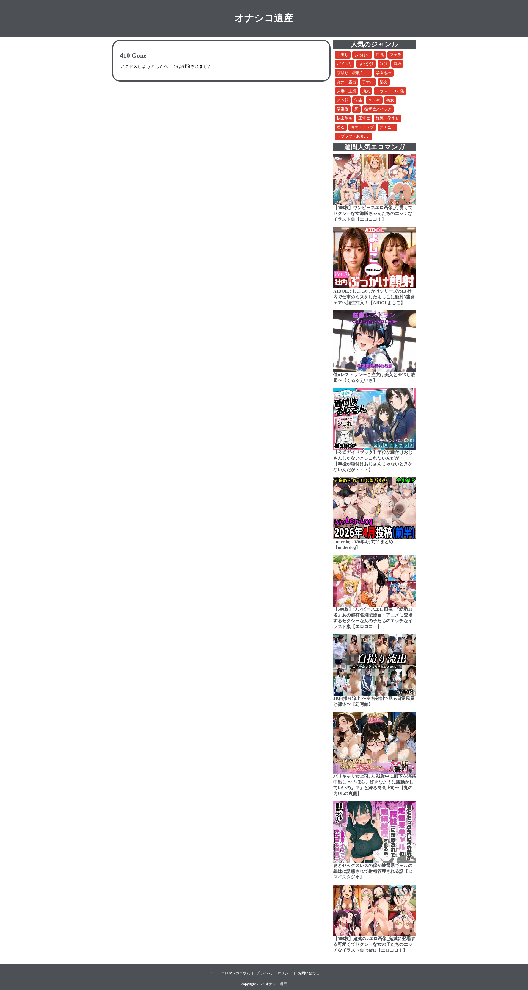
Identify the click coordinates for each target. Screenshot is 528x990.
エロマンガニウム (235, 973)
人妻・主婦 (346, 91)
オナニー (387, 127)
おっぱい (362, 55)
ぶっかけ (366, 64)
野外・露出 (346, 82)
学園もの (383, 73)
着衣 (341, 127)
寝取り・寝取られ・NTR (358, 73)
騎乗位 (342, 109)
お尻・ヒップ (362, 127)
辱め (397, 64)
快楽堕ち (344, 118)
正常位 (364, 118)
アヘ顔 (342, 100)
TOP (212, 973)
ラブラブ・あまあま (354, 136)
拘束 (366, 91)
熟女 (390, 100)
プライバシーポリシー (274, 973)
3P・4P (374, 100)
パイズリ (344, 64)
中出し (342, 55)
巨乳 (380, 55)
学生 (358, 100)
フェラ (395, 55)
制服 (383, 64)
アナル (368, 82)
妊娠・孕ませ (387, 118)
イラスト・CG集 (390, 91)
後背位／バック (377, 109)
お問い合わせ (308, 973)
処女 (383, 82)
